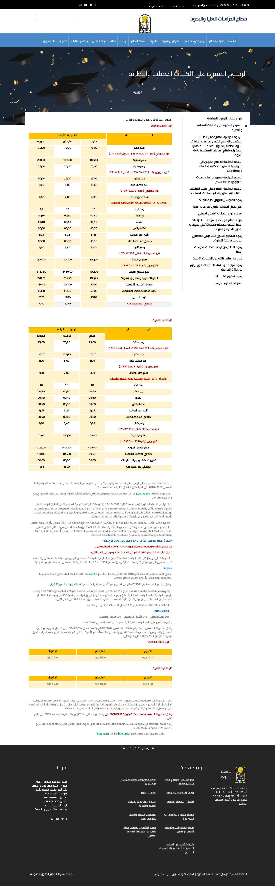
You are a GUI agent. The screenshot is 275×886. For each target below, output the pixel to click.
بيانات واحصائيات (79, 41)
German (170, 6)
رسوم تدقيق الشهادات (228, 276)
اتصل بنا (63, 41)
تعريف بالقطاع (216, 41)
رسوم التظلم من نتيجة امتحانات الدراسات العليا (218, 249)
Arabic (161, 6)
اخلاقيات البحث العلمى (104, 41)
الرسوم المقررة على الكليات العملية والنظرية (219, 128)
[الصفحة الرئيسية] (148, 875)
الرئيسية (232, 41)
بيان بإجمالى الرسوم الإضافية (224, 118)
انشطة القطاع (138, 41)
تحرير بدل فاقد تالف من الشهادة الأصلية (217, 258)
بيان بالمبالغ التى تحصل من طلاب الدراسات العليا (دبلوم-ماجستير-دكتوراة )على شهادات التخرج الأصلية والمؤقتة (215, 224)
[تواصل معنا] (144, 875)
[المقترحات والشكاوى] (136, 875)
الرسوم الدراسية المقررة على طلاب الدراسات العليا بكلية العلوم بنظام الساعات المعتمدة (216, 190)
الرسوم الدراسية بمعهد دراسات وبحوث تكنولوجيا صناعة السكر (219, 179)
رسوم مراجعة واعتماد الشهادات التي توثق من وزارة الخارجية (216, 267)
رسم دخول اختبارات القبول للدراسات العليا (217, 206)
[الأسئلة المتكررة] (140, 875)
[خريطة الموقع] (133, 875)
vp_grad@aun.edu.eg (55, 809)
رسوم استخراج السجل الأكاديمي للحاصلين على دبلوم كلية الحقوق (217, 238)
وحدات (123, 41)
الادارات (153, 41)
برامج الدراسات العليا (194, 41)
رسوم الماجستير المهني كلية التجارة (220, 199)
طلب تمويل (49, 41)
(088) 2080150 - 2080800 (234, 5)
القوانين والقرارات (170, 41)
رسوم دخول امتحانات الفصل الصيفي (220, 213)
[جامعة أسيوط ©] (152, 875)
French (180, 6)
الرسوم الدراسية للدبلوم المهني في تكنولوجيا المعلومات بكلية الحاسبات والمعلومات (220, 166)
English (152, 6)
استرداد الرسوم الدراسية (228, 282)
